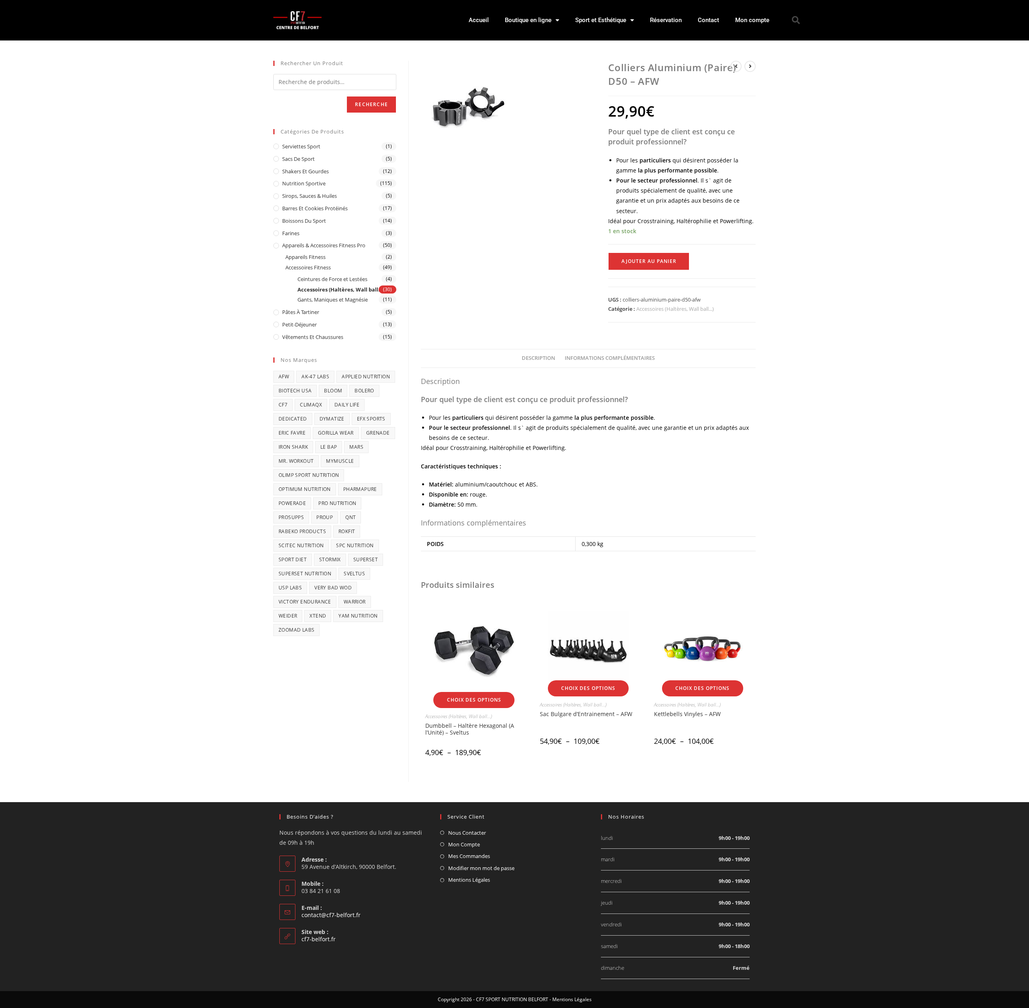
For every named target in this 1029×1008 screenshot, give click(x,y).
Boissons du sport (304, 220)
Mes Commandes (469, 856)
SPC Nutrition (354, 545)
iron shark (293, 446)
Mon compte (752, 20)
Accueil (479, 20)
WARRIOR (355, 601)
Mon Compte (464, 844)
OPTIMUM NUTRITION (305, 489)
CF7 (283, 404)
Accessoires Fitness (308, 267)
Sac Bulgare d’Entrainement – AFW (586, 713)
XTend (318, 615)
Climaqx (311, 404)
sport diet (293, 559)
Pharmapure (360, 489)
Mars (356, 446)
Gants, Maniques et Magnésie (332, 299)
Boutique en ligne (528, 20)
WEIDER (288, 615)
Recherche (371, 104)
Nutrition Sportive (304, 183)
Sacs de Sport (298, 158)
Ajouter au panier (648, 261)
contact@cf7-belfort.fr (331, 915)
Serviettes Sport (301, 146)
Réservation (666, 20)
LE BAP (328, 446)
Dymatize (332, 418)
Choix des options (474, 699)
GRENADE (378, 432)
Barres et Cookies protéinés (315, 208)
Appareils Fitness (305, 257)
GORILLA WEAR (336, 432)
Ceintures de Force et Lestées (332, 279)
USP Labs (290, 587)
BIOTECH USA (295, 390)
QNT (350, 517)
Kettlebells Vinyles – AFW (687, 713)
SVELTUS (354, 573)
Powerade (292, 503)
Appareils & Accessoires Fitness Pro (323, 245)
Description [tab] (538, 358)
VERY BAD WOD (333, 587)
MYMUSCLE (340, 461)
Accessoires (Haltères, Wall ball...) (675, 308)
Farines (290, 233)
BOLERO (364, 390)
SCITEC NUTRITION (301, 545)
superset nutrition (305, 573)
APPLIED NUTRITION (366, 376)
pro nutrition (337, 503)
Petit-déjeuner (299, 324)
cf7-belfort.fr (318, 939)
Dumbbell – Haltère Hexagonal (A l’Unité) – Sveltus (469, 729)
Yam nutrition (357, 615)
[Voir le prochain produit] (750, 66)
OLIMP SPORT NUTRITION (309, 475)
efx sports (371, 418)
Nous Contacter (467, 832)
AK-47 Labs (315, 376)
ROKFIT (346, 531)
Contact (708, 20)
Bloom (333, 390)
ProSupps (291, 517)
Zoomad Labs (296, 629)
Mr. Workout (296, 461)
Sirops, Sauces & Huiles (309, 195)
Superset (365, 559)
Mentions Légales (469, 879)
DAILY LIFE (346, 404)
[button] (796, 20)
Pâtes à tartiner (300, 312)
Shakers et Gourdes (305, 171)
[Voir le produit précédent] (736, 66)
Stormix (330, 559)
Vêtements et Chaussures (312, 337)
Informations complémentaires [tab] (610, 358)
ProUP (324, 517)
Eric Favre (292, 432)
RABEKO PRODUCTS (302, 531)
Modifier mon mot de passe (481, 868)
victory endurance (305, 601)
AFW (284, 376)
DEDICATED (293, 418)
